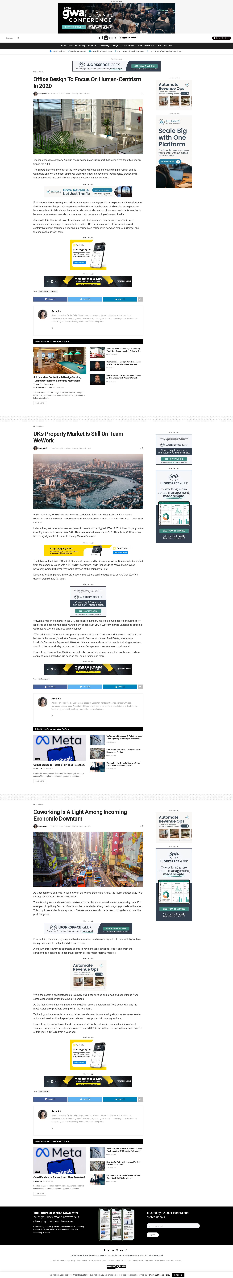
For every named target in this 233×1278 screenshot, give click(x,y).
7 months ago (113, 354)
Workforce (149, 46)
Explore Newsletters (222, 38)
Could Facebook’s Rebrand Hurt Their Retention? (59, 764)
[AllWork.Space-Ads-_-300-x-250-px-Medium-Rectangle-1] (174, 94)
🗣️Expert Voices (57, 51)
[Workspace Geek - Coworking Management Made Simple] (116, 66)
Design (115, 46)
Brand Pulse (160, 1260)
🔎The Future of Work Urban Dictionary (164, 51)
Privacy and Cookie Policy (159, 1275)
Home (35, 72)
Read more (40, 403)
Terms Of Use (108, 1260)
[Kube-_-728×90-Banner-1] (88, 550)
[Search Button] (17, 38)
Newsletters (82, 1260)
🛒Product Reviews (77, 51)
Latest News (67, 46)
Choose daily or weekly (43, 1226)
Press (37, 371)
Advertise (55, 1260)
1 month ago (59, 388)
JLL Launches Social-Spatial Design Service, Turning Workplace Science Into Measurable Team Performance (57, 381)
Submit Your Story (67, 1260)
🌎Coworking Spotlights (100, 51)
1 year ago (111, 368)
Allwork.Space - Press (43, 388)
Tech (139, 46)
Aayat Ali (43, 93)
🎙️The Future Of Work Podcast (129, 51)
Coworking (104, 46)
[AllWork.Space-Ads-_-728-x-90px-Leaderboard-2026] (88, 191)
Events (178, 1260)
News (41, 72)
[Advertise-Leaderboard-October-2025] (88, 281)
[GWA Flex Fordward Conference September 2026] (116, 18)
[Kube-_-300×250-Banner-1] (88, 254)
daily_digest (43, 291)
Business (167, 46)
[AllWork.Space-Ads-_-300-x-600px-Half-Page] (174, 152)
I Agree (178, 1275)
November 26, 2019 (57, 93)
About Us (119, 1260)
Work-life (92, 46)
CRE (159, 46)
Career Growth (127, 46)
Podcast (170, 1260)
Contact (128, 1260)
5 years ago (48, 768)
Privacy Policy (95, 1260)
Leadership (80, 46)
